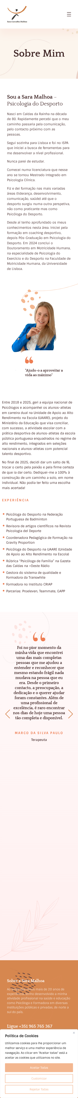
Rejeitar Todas (39, 1089)
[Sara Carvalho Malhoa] (17, 14)
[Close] (73, 1032)
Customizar (39, 1078)
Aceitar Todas (39, 1067)
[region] (39, 1063)
